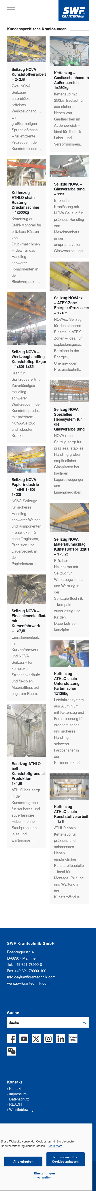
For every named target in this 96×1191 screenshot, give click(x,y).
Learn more (55, 1146)
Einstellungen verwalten (44, 1175)
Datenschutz (19, 1099)
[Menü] (11, 6)
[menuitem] (11, 6)
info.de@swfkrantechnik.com (31, 977)
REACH (15, 1104)
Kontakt (15, 1088)
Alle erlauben (23, 1161)
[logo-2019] (73, 10)
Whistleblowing (21, 1109)
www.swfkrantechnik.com (28, 983)
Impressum (18, 1093)
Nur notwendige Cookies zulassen (65, 1159)
